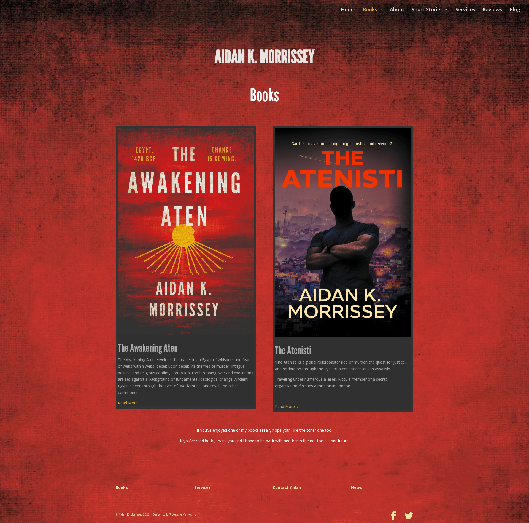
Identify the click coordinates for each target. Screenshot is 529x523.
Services (465, 10)
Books (370, 10)
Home (348, 10)
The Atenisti (293, 350)
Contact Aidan (287, 487)
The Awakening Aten (148, 348)
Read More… (129, 402)
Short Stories (427, 10)
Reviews (492, 10)
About (397, 10)
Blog (514, 10)
